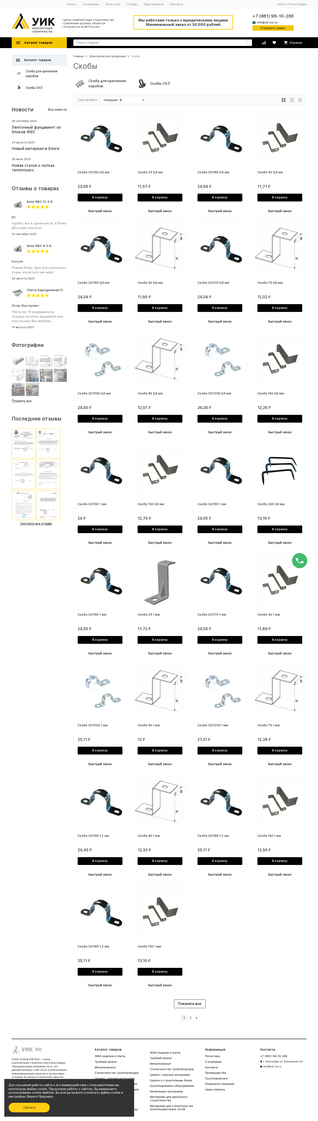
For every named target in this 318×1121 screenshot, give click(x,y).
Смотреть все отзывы (36, 523)
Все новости (57, 109)
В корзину (100, 197)
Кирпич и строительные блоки (171, 1080)
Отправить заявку (273, 28)
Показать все (189, 1004)
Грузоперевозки (216, 1078)
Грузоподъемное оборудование (172, 1085)
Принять (29, 1107)
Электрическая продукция (107, 56)
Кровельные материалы (166, 1091)
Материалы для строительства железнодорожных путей (171, 1107)
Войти (282, 4)
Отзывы (132, 4)
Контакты (176, 4)
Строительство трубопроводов (116, 1072)
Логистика (113, 4)
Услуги (71, 4)
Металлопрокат (105, 1067)
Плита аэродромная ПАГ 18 (48, 290)
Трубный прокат (106, 1061)
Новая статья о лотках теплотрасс (33, 167)
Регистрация (298, 4)
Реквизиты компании (219, 1083)
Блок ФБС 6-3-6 (39, 246)
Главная (78, 56)
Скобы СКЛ (34, 87)
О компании (91, 4)
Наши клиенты (154, 4)
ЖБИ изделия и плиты (110, 1056)
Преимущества (215, 1072)
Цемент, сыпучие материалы (115, 1078)
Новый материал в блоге (35, 148)
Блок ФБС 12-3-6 (40, 201)
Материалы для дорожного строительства (169, 1098)
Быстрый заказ (100, 211)
